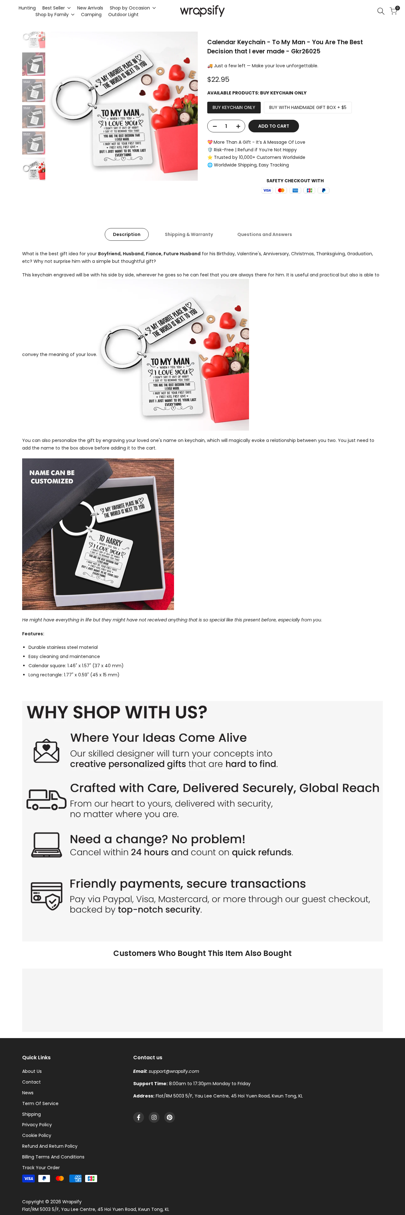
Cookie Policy (36, 1135)
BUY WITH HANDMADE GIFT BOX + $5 (307, 107)
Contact (31, 1082)
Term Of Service (40, 1103)
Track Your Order (41, 1167)
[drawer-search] (380, 11)
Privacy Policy (37, 1124)
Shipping (31, 1114)
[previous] (61, 106)
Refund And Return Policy (50, 1146)
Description (126, 234)
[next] (185, 106)
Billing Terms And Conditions (53, 1157)
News (28, 1093)
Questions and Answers (264, 234)
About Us (32, 1071)
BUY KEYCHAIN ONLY (234, 107)
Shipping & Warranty (189, 234)
